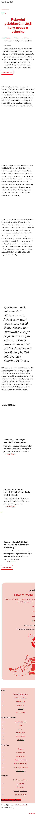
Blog (17, 38)
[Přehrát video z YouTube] (18, 207)
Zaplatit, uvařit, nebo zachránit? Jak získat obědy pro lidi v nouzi (17, 492)
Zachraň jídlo (5, 9)
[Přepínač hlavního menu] (4, 13)
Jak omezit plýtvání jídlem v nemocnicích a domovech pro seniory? (17, 544)
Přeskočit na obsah (7, 2)
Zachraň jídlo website (8, 805)
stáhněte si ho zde (21, 390)
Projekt (26, 38)
